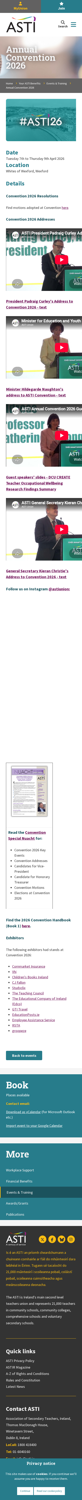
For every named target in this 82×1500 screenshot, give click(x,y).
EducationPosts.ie (25, 1014)
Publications (15, 1214)
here (65, 207)
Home (9, 83)
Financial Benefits (19, 1181)
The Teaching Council (28, 993)
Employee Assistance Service (33, 1020)
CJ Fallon (18, 982)
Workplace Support (20, 1170)
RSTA (16, 1025)
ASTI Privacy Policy (20, 1360)
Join (61, 8)
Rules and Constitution (23, 1380)
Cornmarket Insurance (28, 966)
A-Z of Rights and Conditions (27, 1373)
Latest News (15, 1386)
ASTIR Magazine (18, 1367)
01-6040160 (21, 1451)
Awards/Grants (17, 1203)
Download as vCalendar (23, 1112)
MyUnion (20, 8)
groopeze (19, 1030)
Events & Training (57, 83)
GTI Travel (19, 1009)
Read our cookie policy (49, 1491)
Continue (25, 1491)
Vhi (14, 971)
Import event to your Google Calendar (34, 1125)
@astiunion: (59, 588)
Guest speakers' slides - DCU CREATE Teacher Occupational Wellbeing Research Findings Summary (38, 483)
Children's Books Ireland (30, 977)
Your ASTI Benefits (30, 83)
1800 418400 (27, 1444)
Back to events (24, 1055)
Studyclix (18, 988)
